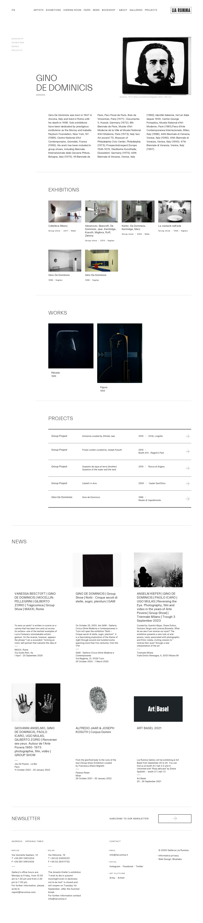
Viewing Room (72, 10)
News (96, 10)
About (123, 10)
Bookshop (108, 10)
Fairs (87, 10)
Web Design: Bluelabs (170, 859)
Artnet (121, 878)
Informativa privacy (168, 856)
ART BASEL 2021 (149, 728)
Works (15, 47)
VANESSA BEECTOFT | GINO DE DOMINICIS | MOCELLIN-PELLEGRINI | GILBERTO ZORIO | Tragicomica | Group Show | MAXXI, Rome (35, 601)
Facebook (128, 866)
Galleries (136, 10)
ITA (13, 10)
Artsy (112, 878)
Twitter (139, 866)
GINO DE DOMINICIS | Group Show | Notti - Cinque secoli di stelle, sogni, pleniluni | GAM (96, 597)
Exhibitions (53, 10)
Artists (39, 10)
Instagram (115, 866)
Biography (17, 39)
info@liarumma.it (119, 855)
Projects (151, 10)
